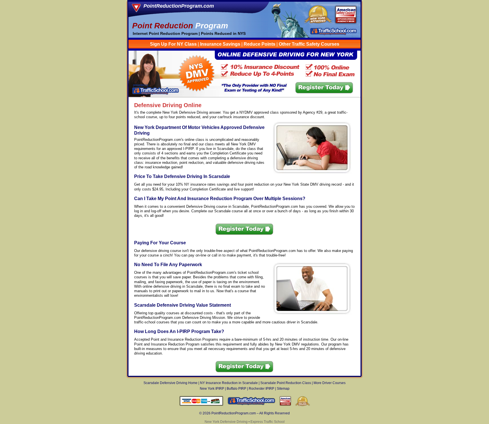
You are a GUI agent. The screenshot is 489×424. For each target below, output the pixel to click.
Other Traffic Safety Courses (309, 44)
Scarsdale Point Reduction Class (285, 383)
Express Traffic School (267, 422)
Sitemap (283, 389)
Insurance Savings (220, 44)
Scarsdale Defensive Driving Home (170, 383)
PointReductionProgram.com (178, 6)
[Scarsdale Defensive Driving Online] (244, 96)
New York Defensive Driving (226, 422)
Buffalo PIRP (236, 389)
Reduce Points (259, 44)
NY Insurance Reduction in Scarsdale (229, 383)
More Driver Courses (330, 383)
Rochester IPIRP (261, 389)
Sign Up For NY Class (173, 44)
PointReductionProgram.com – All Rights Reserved (250, 413)
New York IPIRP (212, 389)
